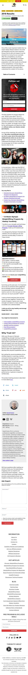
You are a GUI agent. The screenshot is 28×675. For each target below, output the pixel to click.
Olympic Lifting (18, 10)
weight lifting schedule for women (14, 323)
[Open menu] (3, 5)
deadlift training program (11, 325)
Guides (3, 10)
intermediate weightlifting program (14, 321)
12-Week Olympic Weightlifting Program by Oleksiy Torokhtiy (12, 219)
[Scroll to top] (25, 669)
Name (4, 508)
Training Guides (14, 584)
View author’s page (8, 460)
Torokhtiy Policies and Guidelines (14, 546)
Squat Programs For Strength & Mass (14, 572)
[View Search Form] (25, 5)
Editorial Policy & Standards (14, 608)
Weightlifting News (14, 591)
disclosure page (12, 25)
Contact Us (14, 542)
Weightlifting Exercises (14, 594)
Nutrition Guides (14, 589)
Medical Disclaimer (14, 551)
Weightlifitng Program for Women (14, 565)
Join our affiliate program (14, 549)
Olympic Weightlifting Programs (14, 563)
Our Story (14, 539)
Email (4, 515)
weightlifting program (10, 329)
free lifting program (9, 327)
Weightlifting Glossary (14, 598)
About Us (14, 537)
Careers (14, 544)
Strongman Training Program (14, 577)
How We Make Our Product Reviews (14, 605)
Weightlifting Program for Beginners (14, 570)
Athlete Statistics (14, 596)
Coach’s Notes (9, 10)
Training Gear (14, 587)
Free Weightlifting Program (14, 568)
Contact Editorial (14, 610)
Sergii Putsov (10, 412)
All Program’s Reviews (14, 556)
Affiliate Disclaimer (14, 553)
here (11, 379)
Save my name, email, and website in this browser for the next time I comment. (14, 519)
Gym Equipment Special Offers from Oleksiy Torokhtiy (14, 602)
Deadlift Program (14, 575)
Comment (5, 489)
